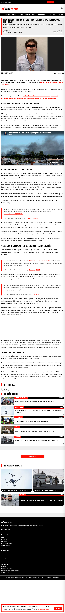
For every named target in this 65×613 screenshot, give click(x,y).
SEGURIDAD (27, 14)
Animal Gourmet (5, 553)
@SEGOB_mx (33, 261)
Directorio (4, 539)
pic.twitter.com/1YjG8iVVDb (13, 214)
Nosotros (4, 537)
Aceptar (58, 608)
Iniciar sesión (59, 2)
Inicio (2, 535)
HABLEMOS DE (61, 14)
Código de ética (5, 543)
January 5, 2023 (32, 218)
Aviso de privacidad (6, 541)
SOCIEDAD (20, 14)
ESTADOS (14, 14)
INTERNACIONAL (41, 14)
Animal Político (5, 551)
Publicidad (4, 564)
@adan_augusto (44, 261)
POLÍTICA (7, 14)
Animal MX (4, 557)
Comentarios (32, 454)
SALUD (33, 14)
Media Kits (7, 527)
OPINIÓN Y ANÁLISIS (51, 14)
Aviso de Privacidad (43, 609)
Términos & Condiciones (52, 575)
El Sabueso (4, 555)
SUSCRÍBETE (50, 2)
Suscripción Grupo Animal (8, 566)
